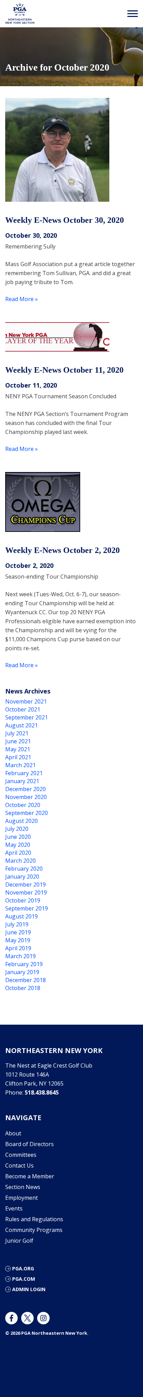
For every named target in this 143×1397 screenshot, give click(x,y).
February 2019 (24, 964)
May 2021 (17, 749)
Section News (22, 1187)
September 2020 (26, 813)
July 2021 (16, 733)
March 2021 (20, 765)
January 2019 (22, 972)
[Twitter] (27, 1318)
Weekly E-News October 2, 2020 (62, 550)
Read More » (21, 299)
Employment (21, 1197)
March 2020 (20, 860)
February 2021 (24, 773)
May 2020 (17, 845)
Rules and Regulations (34, 1219)
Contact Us (19, 1165)
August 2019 (21, 916)
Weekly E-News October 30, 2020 (64, 220)
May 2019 (17, 940)
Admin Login (28, 1289)
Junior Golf (19, 1240)
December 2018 (25, 980)
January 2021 (22, 781)
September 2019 (26, 908)
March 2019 (20, 956)
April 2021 (18, 757)
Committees (20, 1155)
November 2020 (26, 797)
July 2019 (16, 924)
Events (14, 1208)
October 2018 (22, 988)
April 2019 (18, 948)
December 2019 (25, 884)
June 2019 (18, 932)
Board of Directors (29, 1144)
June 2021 (18, 741)
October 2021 (22, 709)
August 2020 (21, 821)
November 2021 (26, 701)
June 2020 (18, 837)
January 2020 (22, 876)
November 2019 (26, 892)
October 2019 (22, 900)
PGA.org (23, 1268)
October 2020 (22, 805)
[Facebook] (11, 1318)
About (13, 1133)
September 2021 (26, 717)
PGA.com (23, 1279)
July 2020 (16, 829)
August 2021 (21, 725)
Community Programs (33, 1230)
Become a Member (29, 1176)
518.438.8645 (42, 1092)
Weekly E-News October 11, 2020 (64, 369)
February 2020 (24, 868)
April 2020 (18, 852)
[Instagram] (43, 1318)
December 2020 (25, 789)
